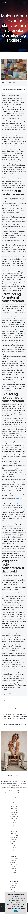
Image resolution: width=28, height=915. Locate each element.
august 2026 (14, 798)
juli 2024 (14, 845)
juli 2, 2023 (12, 82)
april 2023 (14, 872)
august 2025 (14, 818)
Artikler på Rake (12, 693)
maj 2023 (14, 870)
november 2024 (14, 837)
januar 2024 (14, 856)
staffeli (17, 499)
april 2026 (14, 804)
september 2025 (14, 816)
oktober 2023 (14, 860)
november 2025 (14, 812)
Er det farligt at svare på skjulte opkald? (14, 790)
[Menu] (25, 3)
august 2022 (14, 889)
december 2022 (14, 881)
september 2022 (14, 887)
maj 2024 (14, 850)
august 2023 (14, 864)
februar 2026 (14, 806)
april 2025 (14, 827)
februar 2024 (14, 854)
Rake (4, 3)
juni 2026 (14, 800)
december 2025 (14, 810)
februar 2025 (14, 831)
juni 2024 (14, 847)
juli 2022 (14, 891)
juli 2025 (14, 820)
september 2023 (14, 862)
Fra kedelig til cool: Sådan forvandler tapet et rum (14, 793)
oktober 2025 (14, 814)
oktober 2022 (14, 885)
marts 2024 (14, 852)
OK (16, 911)
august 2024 (14, 843)
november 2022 (14, 883)
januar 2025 (14, 833)
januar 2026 (14, 808)
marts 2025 (14, 829)
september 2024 (14, 841)
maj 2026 (14, 802)
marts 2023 (14, 875)
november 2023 (14, 858)
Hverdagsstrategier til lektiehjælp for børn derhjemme (14, 781)
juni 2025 (14, 823)
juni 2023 (14, 868)
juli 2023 (14, 866)
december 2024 (14, 835)
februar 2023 (14, 877)
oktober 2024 (14, 839)
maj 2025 (14, 825)
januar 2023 (14, 879)
